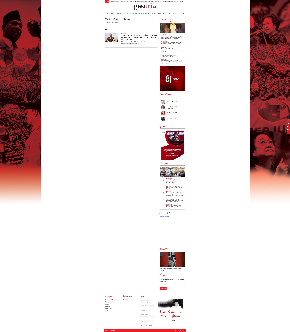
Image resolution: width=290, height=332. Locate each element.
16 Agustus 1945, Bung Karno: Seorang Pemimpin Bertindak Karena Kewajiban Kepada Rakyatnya (172, 50)
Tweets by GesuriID (164, 216)
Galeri (168, 13)
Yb (141, 325)
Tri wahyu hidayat (148, 325)
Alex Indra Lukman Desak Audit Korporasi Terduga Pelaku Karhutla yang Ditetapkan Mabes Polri (174, 1)
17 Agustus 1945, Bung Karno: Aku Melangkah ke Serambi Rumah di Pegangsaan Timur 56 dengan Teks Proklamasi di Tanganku (172, 37)
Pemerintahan (118, 13)
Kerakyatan (126, 13)
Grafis (159, 13)
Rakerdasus (144, 321)
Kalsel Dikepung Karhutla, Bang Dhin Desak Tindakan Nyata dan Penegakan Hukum (174, 207)
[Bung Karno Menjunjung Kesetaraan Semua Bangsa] (172, 259)
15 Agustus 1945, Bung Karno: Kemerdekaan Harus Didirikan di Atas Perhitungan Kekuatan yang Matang (171, 61)
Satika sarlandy (144, 302)
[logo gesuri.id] (145, 6)
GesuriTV (154, 13)
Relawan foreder (144, 310)
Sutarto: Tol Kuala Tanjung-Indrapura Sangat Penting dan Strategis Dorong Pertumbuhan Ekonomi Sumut (139, 37)
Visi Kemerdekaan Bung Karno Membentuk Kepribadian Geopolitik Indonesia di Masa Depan (171, 43)
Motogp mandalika (145, 314)
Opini (142, 13)
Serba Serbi (148, 13)
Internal (132, 13)
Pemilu (111, 13)
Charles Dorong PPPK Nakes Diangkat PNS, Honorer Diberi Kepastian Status (173, 181)
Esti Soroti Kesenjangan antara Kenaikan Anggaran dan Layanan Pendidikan (174, 187)
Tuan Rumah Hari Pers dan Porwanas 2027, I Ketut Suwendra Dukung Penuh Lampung (174, 200)
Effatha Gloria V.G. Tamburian (129, 44)
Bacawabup (143, 318)
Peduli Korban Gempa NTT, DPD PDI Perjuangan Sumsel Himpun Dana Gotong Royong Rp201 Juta (174, 194)
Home (107, 13)
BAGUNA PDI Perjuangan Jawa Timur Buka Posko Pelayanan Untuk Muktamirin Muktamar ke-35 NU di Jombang (127, 1)
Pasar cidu (151, 321)
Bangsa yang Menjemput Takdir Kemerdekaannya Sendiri (168, 56)
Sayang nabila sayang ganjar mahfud (147, 306)
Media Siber (126, 299)
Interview (137, 13)
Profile (168, 27)
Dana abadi (151, 318)
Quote (163, 13)
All (106, 27)
